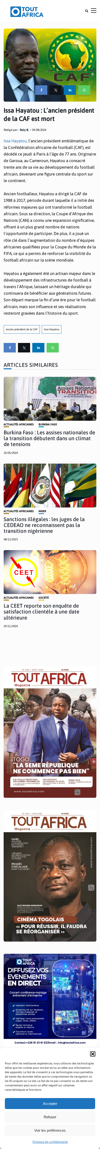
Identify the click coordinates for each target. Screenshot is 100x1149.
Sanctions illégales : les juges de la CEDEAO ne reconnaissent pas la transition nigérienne (44, 525)
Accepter (50, 1103)
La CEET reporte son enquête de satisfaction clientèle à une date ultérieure (41, 612)
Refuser (50, 1117)
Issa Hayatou (51, 329)
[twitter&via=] (56, 90)
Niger (42, 511)
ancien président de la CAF (22, 329)
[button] (92, 1054)
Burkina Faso (48, 424)
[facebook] (41, 90)
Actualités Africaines (19, 424)
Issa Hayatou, (15, 140)
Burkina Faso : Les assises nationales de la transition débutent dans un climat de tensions (49, 438)
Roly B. (24, 130)
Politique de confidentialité (50, 1142)
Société (44, 597)
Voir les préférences (50, 1130)
